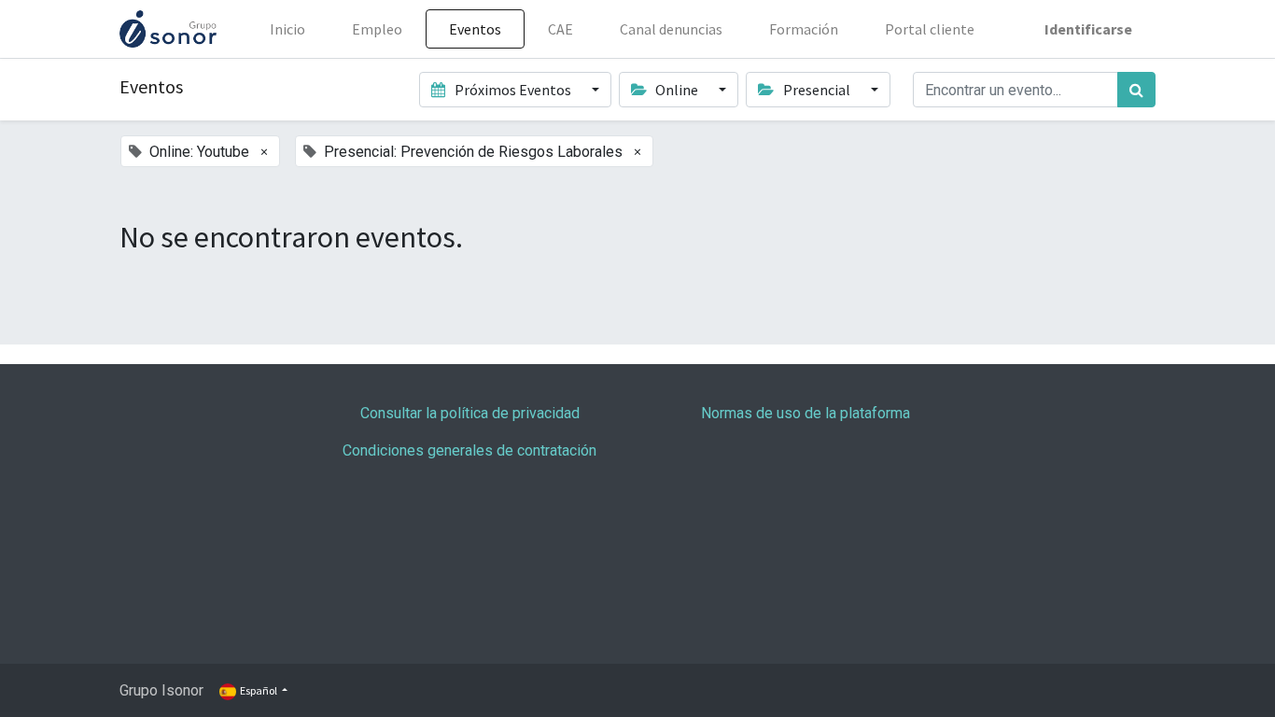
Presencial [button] (816, 89)
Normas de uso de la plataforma (805, 413)
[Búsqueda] (1136, 89)
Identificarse (1088, 29)
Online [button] (676, 89)
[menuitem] (287, 29)
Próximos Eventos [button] (513, 89)
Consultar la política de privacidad (470, 413)
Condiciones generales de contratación (469, 450)
